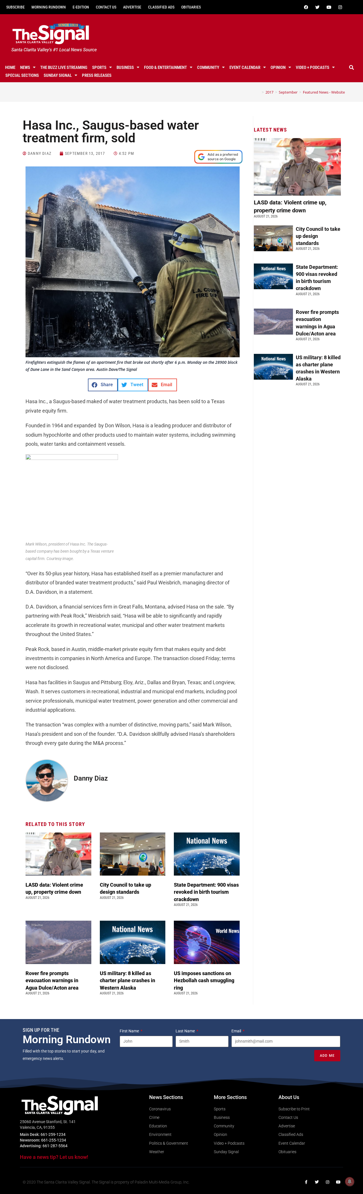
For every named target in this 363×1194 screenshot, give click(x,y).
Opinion (278, 67)
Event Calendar (244, 67)
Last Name (186, 1031)
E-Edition (81, 7)
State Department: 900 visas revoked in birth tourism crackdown (206, 892)
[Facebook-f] (306, 1182)
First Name (130, 1031)
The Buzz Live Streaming (63, 67)
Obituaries (191, 7)
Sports (99, 67)
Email (236, 1031)
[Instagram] (340, 7)
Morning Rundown (48, 7)
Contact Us (106, 7)
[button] (351, 67)
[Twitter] (317, 7)
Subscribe (15, 7)
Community (208, 67)
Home (10, 67)
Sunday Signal (58, 75)
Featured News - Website (324, 92)
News (25, 67)
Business (125, 67)
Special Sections (22, 75)
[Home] (258, 92)
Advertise (132, 7)
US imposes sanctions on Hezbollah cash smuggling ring (204, 980)
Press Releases (96, 75)
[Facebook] (306, 7)
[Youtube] (328, 7)
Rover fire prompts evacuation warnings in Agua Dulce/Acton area (53, 980)
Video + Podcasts (312, 67)
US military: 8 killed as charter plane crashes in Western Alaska (127, 980)
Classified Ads (161, 7)
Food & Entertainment (165, 67)
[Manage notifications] (349, 1181)
